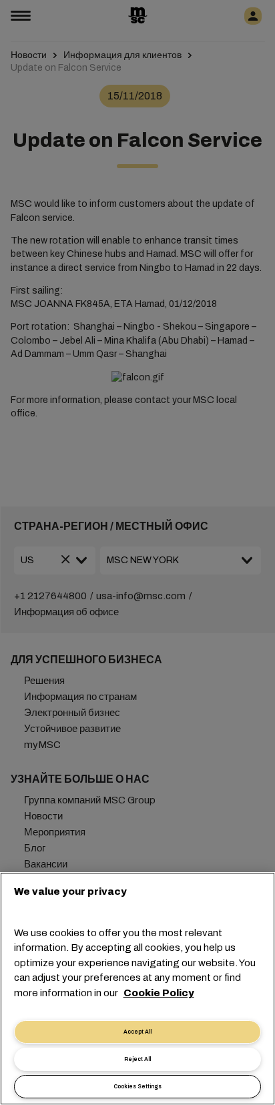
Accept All (137, 1032)
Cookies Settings (137, 1087)
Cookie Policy (158, 993)
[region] (137, 988)
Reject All (137, 1059)
